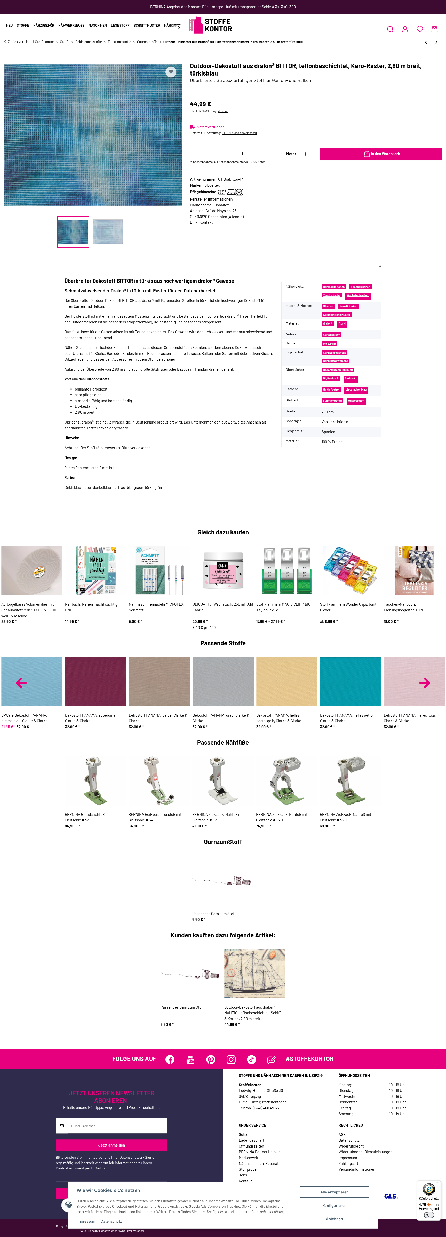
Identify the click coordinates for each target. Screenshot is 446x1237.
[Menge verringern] (196, 153)
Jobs (243, 1175)
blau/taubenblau (356, 389)
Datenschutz (111, 1221)
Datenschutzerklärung (137, 1157)
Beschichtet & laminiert (338, 369)
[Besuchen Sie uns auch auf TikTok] (251, 1059)
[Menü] (438, 1183)
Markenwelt (248, 1157)
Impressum (86, 1221)
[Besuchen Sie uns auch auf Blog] (271, 1059)
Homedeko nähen (334, 286)
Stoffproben (249, 1169)
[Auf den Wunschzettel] (171, 72)
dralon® (327, 323)
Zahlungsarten (350, 1163)
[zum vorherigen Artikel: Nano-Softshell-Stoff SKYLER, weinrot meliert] (426, 42)
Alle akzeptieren (334, 1192)
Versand (223, 111)
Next (424, 682)
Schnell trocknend (334, 352)
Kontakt (206, 222)
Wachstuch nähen (358, 295)
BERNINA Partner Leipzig (260, 1151)
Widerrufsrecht (351, 1146)
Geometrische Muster (336, 314)
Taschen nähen (360, 286)
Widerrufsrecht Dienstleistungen (365, 1151)
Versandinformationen (357, 1169)
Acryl (342, 323)
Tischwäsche (331, 295)
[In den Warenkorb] (8, 59)
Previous (21, 682)
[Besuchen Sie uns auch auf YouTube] (190, 1059)
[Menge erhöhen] (306, 153)
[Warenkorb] (434, 29)
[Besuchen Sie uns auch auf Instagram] (231, 1059)
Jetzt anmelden (111, 1145)
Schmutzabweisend (335, 360)
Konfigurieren (334, 1205)
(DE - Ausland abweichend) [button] (239, 133)
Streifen (328, 306)
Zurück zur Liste (19, 42)
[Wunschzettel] (419, 29)
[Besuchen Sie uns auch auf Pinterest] (210, 1059)
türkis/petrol (331, 389)
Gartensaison (331, 334)
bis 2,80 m (329, 343)
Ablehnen (334, 1219)
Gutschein (247, 1134)
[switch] (429, 1215)
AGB (342, 1134)
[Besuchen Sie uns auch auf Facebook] (170, 1059)
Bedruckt (350, 378)
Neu (9, 25)
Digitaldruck (331, 378)
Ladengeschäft (251, 1140)
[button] (390, 29)
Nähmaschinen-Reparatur (260, 1163)
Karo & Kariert (348, 306)
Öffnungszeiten (251, 1146)
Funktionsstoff (332, 400)
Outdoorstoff (356, 400)
